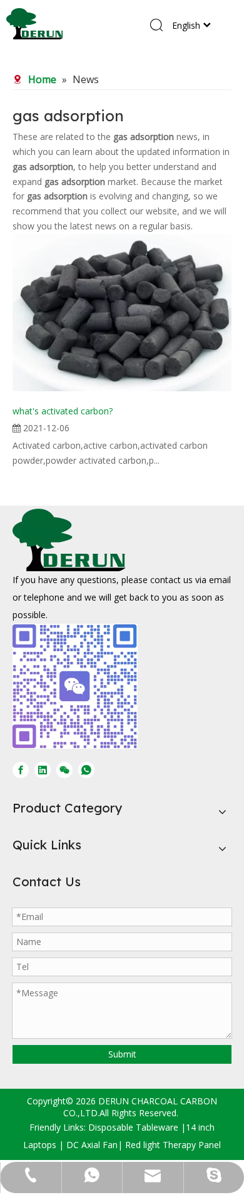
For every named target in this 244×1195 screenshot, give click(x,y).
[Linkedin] (42, 769)
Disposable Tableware (133, 1127)
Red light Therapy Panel (173, 1145)
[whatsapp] (86, 769)
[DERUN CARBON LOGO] (69, 540)
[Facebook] (21, 769)
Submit (122, 1054)
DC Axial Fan (92, 1145)
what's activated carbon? (63, 411)
